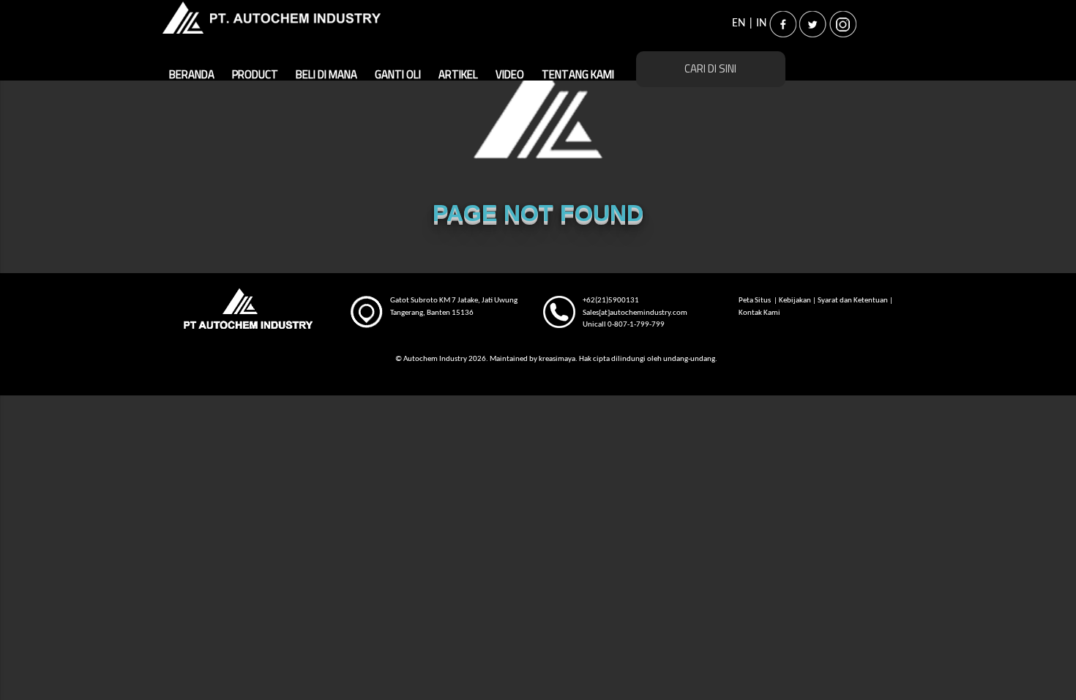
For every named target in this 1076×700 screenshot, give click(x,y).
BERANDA (191, 75)
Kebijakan (795, 301)
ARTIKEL (458, 75)
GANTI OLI (398, 75)
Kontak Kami (759, 313)
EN (738, 23)
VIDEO (510, 75)
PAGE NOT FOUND (538, 213)
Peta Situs (755, 301)
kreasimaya (557, 359)
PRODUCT (255, 75)
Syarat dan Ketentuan (853, 301)
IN (761, 23)
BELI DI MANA (326, 75)
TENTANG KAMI (578, 75)
